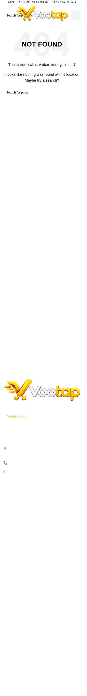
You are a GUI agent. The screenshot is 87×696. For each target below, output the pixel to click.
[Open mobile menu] (5, 13)
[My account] (81, 13)
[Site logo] (42, 13)
